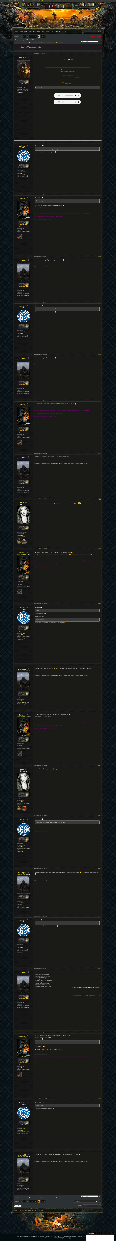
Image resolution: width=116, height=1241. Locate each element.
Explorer (22, 198)
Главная (16, 31)
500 (42, 36)
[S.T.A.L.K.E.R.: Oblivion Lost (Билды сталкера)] (25, 6)
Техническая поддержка (38, 42)
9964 (100, 302)
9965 (100, 354)
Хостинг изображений (33, 0)
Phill (22, 503)
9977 (100, 968)
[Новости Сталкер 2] (89, 6)
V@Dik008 (31, 39)
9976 (100, 916)
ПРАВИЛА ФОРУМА (67, 59)
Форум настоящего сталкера (23, 42)
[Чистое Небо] (40, 6)
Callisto (22, 146)
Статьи (25, 31)
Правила (64, 31)
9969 (100, 548)
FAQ (52, 31)
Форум (21, 31)
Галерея (47, 31)
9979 (100, 1098)
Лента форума (58, 31)
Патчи (43, 31)
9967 (100, 453)
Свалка (48, 42)
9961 (100, 142)
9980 (100, 1150)
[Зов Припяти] (79, 6)
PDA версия (25, 0)
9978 (100, 1032)
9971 (100, 664)
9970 (100, 603)
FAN (27, 39)
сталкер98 (22, 260)
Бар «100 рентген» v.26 (57, 42)
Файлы (30, 31)
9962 (100, 194)
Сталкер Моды (36, 31)
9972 (100, 710)
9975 (100, 868)
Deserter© (22, 57)
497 (33, 36)
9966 (100, 400)
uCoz (70, 1238)
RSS (39, 0)
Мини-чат (90, 1233)
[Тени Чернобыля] (33, 6)
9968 (100, 498)
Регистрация (84, 9)
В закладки (19, 0)
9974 (100, 815)
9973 (100, 765)
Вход (32, 9)
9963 (100, 256)
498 (36, 36)
